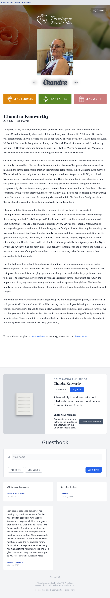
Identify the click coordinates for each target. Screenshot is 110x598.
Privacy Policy (47, 585)
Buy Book (76, 389)
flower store (81, 336)
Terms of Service (62, 585)
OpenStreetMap (58, 590)
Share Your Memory (91, 421)
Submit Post (93, 469)
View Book (61, 389)
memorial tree (38, 336)
